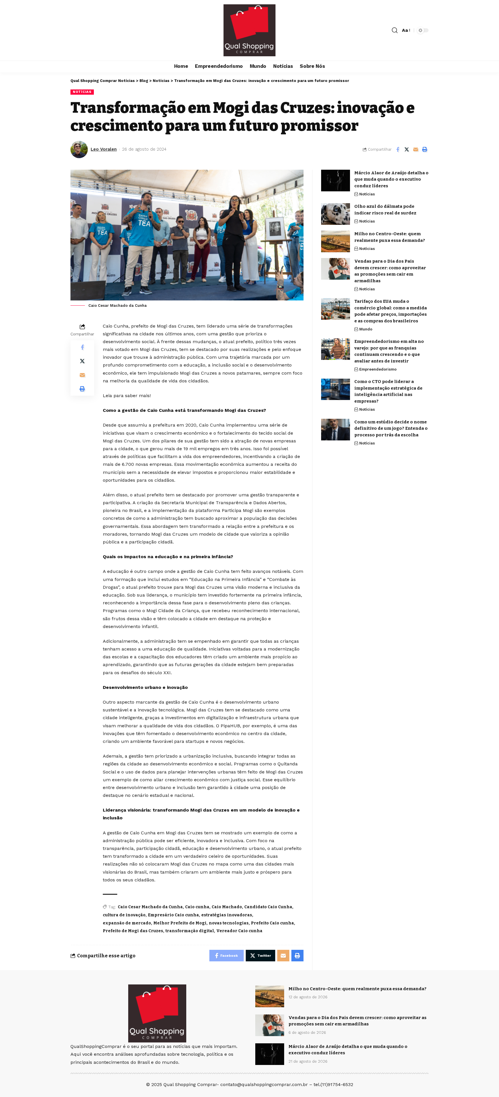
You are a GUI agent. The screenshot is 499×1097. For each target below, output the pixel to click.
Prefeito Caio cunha (272, 923)
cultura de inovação (124, 915)
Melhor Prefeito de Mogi (179, 923)
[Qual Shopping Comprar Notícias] (249, 30)
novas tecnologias (229, 923)
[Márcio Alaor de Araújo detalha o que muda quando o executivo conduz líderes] (335, 180)
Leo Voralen (104, 149)
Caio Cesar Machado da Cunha (150, 906)
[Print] (424, 149)
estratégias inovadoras (226, 915)
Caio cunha (197, 906)
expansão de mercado (127, 923)
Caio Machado (227, 906)
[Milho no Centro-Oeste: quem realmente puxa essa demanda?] (335, 241)
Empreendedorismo (377, 369)
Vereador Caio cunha (239, 930)
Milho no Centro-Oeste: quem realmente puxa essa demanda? (357, 988)
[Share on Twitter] (407, 149)
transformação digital (189, 930)
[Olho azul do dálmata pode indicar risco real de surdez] (335, 214)
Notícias (82, 92)
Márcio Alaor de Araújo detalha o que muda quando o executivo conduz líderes (391, 179)
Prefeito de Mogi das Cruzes (133, 930)
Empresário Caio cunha (173, 915)
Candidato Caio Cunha (268, 906)
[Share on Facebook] (398, 149)
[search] (395, 30)
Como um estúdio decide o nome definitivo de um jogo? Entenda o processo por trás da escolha (391, 428)
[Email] (416, 149)
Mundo (365, 329)
